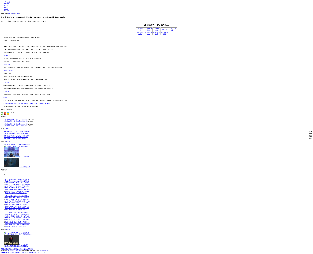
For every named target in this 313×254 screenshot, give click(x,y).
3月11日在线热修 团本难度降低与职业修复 (16, 133)
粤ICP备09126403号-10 (7, 252)
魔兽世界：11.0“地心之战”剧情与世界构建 (17, 181)
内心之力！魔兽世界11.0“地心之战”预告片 (17, 179)
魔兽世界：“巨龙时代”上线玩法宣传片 (16, 193)
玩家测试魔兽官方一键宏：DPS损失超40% (16, 119)
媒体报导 (16, 13)
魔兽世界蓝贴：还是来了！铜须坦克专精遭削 (17, 131)
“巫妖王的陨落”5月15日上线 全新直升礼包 (16, 121)
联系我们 (8, 249)
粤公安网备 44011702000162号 (35, 252)
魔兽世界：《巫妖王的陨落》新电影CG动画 (17, 184)
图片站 (6, 7)
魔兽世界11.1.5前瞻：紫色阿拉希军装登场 (16, 137)
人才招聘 (14, 249)
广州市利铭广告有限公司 (14, 250)
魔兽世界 (6, 3)
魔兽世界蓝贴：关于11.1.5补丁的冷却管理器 (16, 135)
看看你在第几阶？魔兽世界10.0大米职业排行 (17, 189)
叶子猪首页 (7, 2)
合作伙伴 (19, 249)
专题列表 (6, 10)
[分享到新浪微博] (5, 113)
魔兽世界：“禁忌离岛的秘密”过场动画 (16, 188)
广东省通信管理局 (19, 252)
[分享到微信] (2, 113)
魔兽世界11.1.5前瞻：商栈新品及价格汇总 (16, 138)
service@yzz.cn (44, 250)
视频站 (6, 5)
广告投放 (25, 249)
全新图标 (164, 29)
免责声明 (30, 249)
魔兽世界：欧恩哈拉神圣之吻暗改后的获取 (17, 191)
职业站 (6, 9)
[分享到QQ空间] (8, 113)
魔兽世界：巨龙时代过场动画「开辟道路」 (17, 186)
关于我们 (3, 249)
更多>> (8, 128)
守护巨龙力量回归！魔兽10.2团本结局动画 (17, 182)
